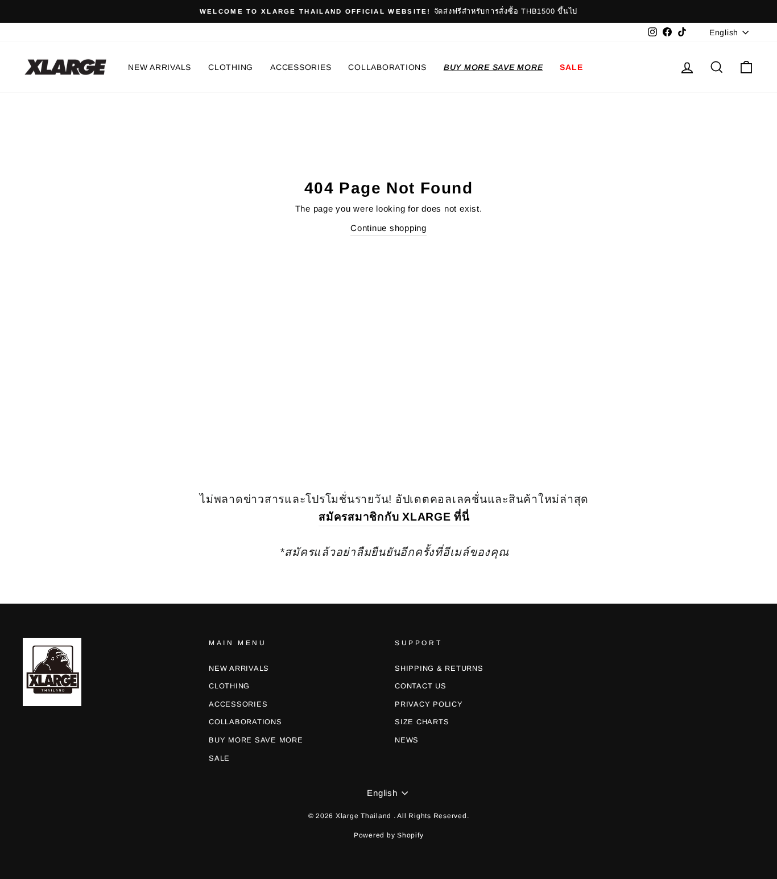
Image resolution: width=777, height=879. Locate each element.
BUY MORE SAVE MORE (493, 67)
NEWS (407, 740)
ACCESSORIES (300, 67)
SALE (571, 67)
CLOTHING (230, 67)
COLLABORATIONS (387, 67)
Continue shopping (388, 228)
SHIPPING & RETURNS (439, 668)
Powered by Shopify (389, 835)
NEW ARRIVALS (159, 67)
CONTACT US (421, 686)
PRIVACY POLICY (429, 704)
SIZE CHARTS (422, 721)
